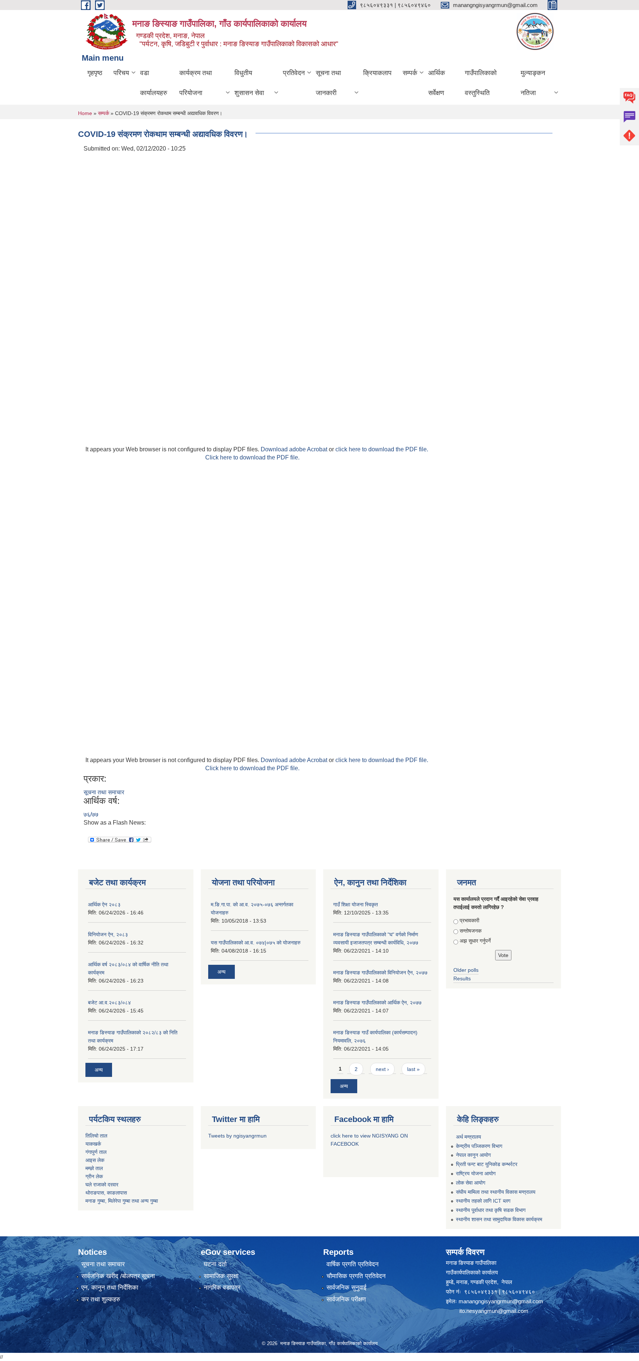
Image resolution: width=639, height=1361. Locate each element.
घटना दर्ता (215, 1264)
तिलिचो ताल (96, 1136)
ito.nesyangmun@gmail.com (493, 1311)
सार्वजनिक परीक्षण (346, 1299)
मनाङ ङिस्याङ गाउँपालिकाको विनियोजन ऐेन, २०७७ (380, 973)
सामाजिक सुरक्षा (221, 1276)
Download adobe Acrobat (295, 449)
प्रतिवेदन (294, 73)
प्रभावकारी (469, 920)
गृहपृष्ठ (94, 73)
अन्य (99, 1070)
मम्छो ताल (94, 1168)
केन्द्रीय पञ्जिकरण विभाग (479, 1146)
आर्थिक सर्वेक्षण (436, 83)
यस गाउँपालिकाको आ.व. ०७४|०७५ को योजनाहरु (256, 943)
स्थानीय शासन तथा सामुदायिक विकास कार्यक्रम (499, 1219)
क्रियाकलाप (377, 73)
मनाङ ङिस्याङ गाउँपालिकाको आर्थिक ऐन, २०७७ (377, 1002)
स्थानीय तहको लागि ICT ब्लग (483, 1201)
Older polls (466, 970)
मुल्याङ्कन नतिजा (533, 83)
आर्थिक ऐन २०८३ (104, 904)
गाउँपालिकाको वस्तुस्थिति (481, 83)
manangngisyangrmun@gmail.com (501, 1301)
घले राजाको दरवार (101, 1184)
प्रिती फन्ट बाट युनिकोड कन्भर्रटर (486, 1164)
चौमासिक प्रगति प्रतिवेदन (356, 1276)
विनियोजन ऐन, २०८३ (108, 934)
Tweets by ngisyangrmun (237, 1136)
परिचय (121, 73)
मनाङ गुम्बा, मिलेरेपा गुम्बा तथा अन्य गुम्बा (121, 1201)
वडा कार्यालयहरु (153, 83)
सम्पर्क (410, 73)
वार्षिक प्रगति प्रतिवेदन (353, 1264)
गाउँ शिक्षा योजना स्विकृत (355, 904)
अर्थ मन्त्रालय (468, 1137)
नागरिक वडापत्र (222, 1287)
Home (85, 113)
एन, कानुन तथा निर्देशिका (109, 1287)
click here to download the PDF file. (381, 449)
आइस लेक (94, 1160)
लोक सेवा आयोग (470, 1183)
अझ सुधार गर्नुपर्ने (475, 941)
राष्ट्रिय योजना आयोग (476, 1173)
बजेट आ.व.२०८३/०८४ (109, 1002)
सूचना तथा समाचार (104, 792)
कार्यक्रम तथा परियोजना (195, 83)
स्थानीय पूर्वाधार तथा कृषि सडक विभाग (490, 1210)
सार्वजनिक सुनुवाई (346, 1287)
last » (413, 1069)
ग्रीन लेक (94, 1176)
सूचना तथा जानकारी (328, 83)
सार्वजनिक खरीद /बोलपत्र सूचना (118, 1276)
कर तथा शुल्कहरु (100, 1299)
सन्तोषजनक (470, 931)
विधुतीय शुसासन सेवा (249, 83)
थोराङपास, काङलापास (106, 1193)
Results (462, 978)
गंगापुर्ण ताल (95, 1152)
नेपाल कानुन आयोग (473, 1155)
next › (382, 1069)
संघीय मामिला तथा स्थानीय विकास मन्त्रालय (495, 1192)
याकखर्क (93, 1144)
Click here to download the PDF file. (252, 457)
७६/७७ (91, 814)
